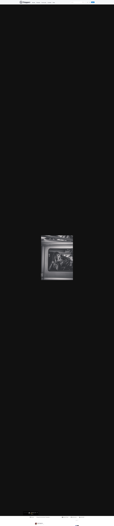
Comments (82, 517)
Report (77, 520)
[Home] (25, 2)
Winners (32, 517)
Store (54, 2)
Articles (33, 2)
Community (43, 2)
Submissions (74, 517)
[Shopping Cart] (87, 2)
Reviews (38, 2)
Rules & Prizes (65, 517)
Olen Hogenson (40, 523)
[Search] (85, 2)
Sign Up (93, 2)
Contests (49, 2)
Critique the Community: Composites (43, 517)
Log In (89, 2)
